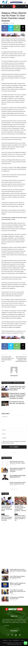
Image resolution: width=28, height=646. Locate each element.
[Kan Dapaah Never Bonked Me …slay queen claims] (5, 599)
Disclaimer (5, 640)
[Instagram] (12, 635)
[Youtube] (19, 635)
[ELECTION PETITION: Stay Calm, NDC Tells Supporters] (5, 403)
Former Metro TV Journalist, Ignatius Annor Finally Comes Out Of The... (17, 591)
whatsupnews (6, 23)
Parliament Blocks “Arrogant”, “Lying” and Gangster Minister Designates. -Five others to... (20, 509)
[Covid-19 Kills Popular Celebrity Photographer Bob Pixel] (5, 578)
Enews (3, 389)
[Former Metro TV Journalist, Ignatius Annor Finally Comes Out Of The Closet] (5, 591)
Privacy (10, 640)
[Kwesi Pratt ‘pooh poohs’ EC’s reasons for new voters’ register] (5, 463)
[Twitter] (16, 635)
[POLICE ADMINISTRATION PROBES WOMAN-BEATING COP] (5, 477)
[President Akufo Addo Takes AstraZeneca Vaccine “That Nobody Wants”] (5, 388)
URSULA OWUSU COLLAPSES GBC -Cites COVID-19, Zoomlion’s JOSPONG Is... (18, 470)
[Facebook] (8, 635)
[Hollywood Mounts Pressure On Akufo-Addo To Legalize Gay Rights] (5, 571)
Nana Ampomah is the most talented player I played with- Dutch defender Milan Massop (21, 359)
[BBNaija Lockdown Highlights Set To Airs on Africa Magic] (5, 584)
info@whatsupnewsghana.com (17, 625)
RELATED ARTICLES (7, 382)
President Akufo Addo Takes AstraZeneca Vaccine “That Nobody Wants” (17, 388)
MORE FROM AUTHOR (18, 382)
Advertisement (16, 640)
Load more (13, 489)
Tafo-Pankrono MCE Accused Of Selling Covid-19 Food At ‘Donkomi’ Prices (7, 359)
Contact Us (22, 640)
